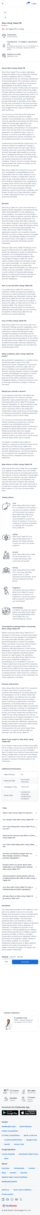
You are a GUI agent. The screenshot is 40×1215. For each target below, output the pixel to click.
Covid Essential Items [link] (13, 1140)
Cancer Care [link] (19, 1144)
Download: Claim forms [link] (28, 1154)
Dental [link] (7, 1144)
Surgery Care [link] (31, 1140)
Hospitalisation (4, 1149)
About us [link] (5, 1190)
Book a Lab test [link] (30, 1135)
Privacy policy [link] (7, 1194)
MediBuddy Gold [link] (8, 1127)
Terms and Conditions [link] (22, 1190)
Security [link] (23, 1173)
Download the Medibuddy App (16, 1107)
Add (6, 961)
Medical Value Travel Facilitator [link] (15, 1177)
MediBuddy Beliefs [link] (9, 1182)
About (4, 1164)
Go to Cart (25, 962)
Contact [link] (31, 1168)
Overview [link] (5, 1168)
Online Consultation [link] (10, 1131)
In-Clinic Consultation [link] (11, 1135)
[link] (10, 1112)
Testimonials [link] (19, 1168)
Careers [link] (13, 1173)
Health (4, 1122)
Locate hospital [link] (8, 1154)
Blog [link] (4, 1173)
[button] (27, 3)
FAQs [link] (6, 1158)
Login (33, 3)
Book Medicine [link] (26, 1127)
